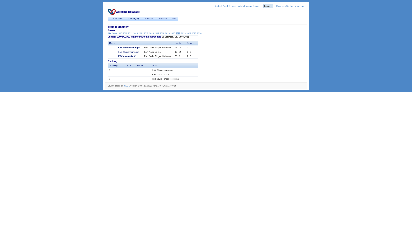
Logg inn (268, 6)
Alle (109, 33)
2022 (178, 33)
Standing (113, 65)
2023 (183, 33)
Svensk (232, 6)
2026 (199, 33)
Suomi (256, 6)
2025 (194, 33)
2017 (156, 33)
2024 (188, 33)
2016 (151, 33)
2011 (125, 33)
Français (248, 6)
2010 (119, 33)
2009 (114, 33)
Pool (128, 65)
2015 (146, 33)
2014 (141, 33)
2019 (167, 33)
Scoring (190, 43)
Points (178, 43)
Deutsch (218, 6)
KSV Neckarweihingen (129, 47)
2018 (162, 33)
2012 (130, 33)
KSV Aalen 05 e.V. (127, 56)
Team (154, 65)
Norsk (225, 6)
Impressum (300, 6)
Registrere (281, 6)
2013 (135, 33)
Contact (290, 6)
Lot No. (140, 65)
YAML (127, 86)
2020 (172, 33)
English (240, 6)
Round (112, 43)
